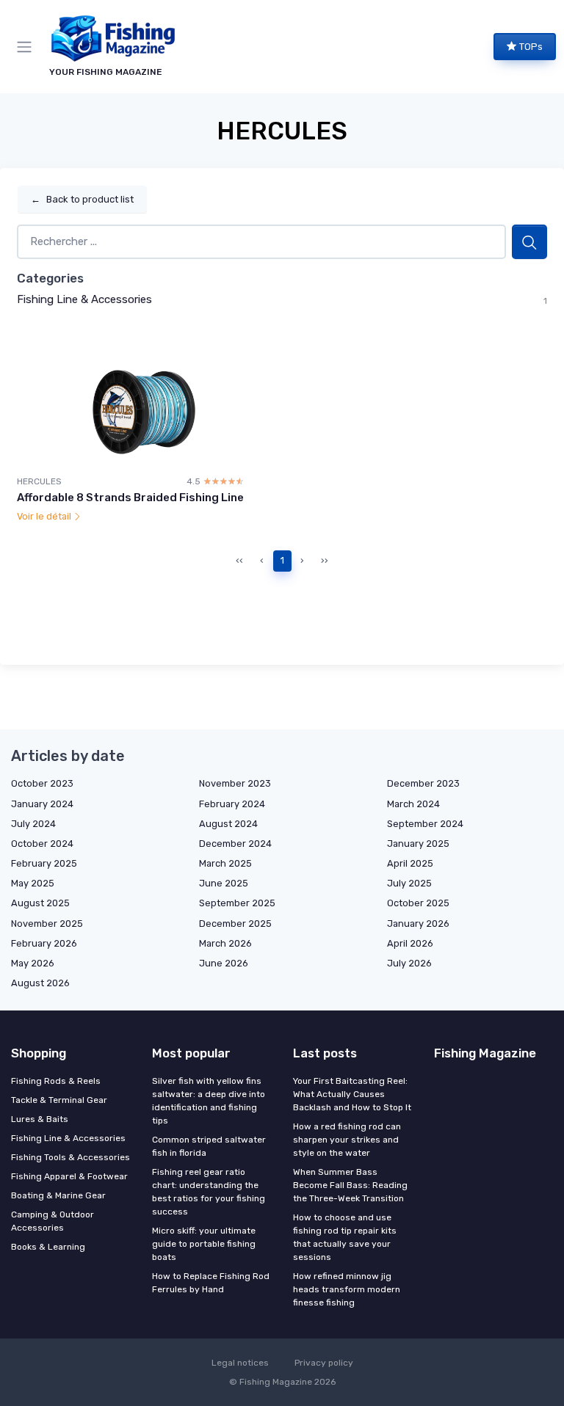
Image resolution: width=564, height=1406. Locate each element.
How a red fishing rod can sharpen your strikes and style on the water (347, 1139)
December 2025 (235, 923)
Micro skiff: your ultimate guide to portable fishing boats (204, 1243)
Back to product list (82, 199)
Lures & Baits (39, 1119)
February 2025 (44, 863)
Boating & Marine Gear (58, 1195)
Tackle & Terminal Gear (59, 1100)
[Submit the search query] (529, 242)
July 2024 (33, 823)
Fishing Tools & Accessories (70, 1157)
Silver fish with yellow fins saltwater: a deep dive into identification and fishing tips (208, 1101)
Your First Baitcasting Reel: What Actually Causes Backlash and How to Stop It (352, 1094)
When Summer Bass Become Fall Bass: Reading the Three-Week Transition (350, 1185)
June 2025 (223, 883)
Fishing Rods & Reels (56, 1081)
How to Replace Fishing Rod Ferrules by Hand (211, 1282)
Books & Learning (48, 1247)
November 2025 (47, 923)
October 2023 (42, 783)
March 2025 (225, 863)
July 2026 (409, 963)
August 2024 (228, 823)
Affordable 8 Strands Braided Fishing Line (130, 497)
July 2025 (409, 883)
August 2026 (40, 982)
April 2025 (410, 863)
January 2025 (418, 843)
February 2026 (44, 943)
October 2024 (42, 843)
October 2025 (418, 902)
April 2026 (410, 943)
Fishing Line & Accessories (84, 299)
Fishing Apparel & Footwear (69, 1176)
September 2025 (237, 902)
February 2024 (232, 803)
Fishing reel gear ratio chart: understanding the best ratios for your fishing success (208, 1192)
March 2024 (413, 803)
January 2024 (42, 803)
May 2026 (32, 963)
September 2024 (425, 823)
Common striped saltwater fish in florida (209, 1146)
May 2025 (32, 883)
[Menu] (27, 47)
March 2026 (225, 943)
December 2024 (235, 843)
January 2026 (418, 923)
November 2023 (235, 783)
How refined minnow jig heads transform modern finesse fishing (346, 1289)
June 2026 (223, 963)
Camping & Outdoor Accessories (52, 1221)
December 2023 (423, 783)
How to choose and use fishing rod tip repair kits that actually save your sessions (345, 1237)
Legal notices (240, 1363)
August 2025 (40, 902)
